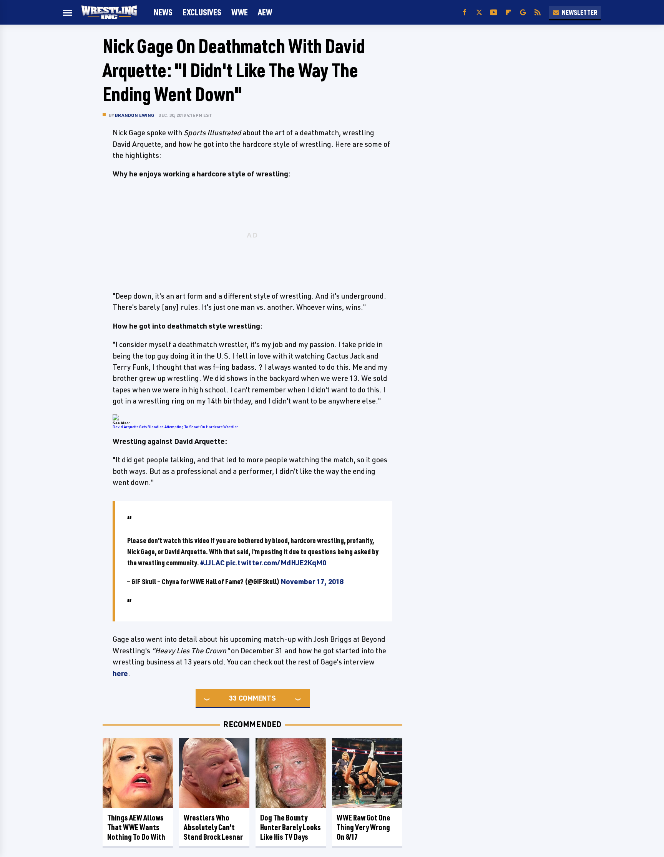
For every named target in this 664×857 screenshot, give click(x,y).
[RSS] (537, 12)
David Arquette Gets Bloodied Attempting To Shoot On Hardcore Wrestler (175, 426)
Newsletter (579, 12)
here (120, 673)
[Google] (523, 12)
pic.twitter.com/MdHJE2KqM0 (276, 562)
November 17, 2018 (312, 581)
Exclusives (202, 12)
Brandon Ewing (134, 115)
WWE (239, 12)
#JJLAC (212, 562)
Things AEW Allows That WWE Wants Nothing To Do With (136, 827)
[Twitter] (479, 12)
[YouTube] (493, 12)
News (163, 12)
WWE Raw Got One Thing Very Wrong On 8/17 (363, 827)
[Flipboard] (508, 12)
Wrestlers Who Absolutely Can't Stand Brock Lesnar (213, 827)
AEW (265, 12)
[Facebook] (464, 12)
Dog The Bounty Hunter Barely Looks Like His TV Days (290, 827)
